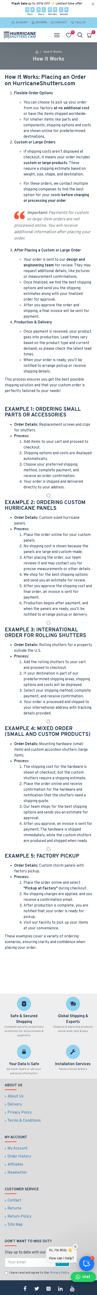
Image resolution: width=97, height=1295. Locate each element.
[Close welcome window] (75, 1246)
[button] (83, 1277)
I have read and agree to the (39, 1273)
